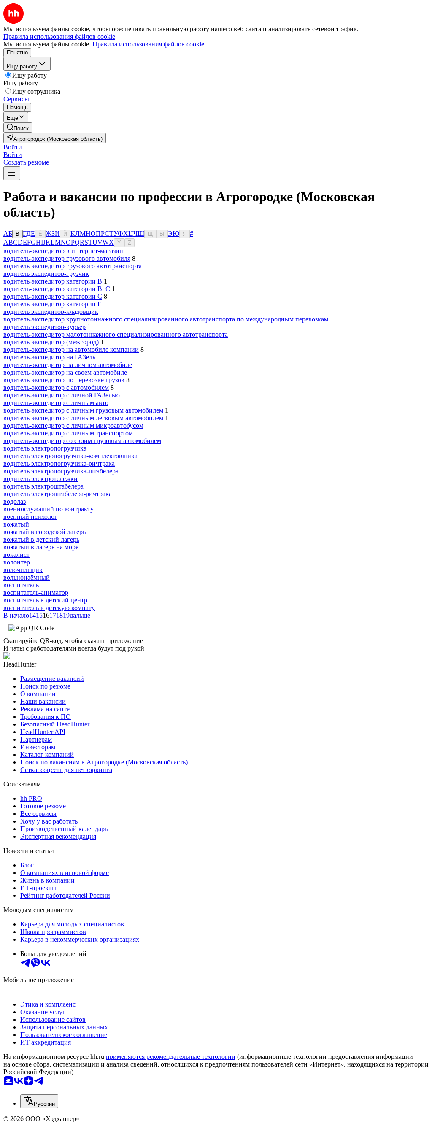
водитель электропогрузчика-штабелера (61, 471)
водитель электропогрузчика (44, 448)
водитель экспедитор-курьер (44, 326)
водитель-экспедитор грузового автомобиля (66, 258)
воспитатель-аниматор (35, 592)
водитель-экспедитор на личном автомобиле (67, 364)
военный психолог (30, 516)
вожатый (16, 524)
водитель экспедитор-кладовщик (50, 311)
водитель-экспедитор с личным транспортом (68, 433)
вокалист (16, 554)
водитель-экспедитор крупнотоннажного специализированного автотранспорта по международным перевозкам (165, 319)
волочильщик (23, 569)
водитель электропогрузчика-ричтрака (59, 463)
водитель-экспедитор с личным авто (55, 402)
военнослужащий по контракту (48, 509)
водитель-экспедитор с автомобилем (56, 387)
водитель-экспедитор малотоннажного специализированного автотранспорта (115, 334)
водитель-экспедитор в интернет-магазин (63, 250)
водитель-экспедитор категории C (52, 296)
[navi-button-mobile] (11, 173)
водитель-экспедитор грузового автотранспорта (72, 266)
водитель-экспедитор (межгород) (51, 342)
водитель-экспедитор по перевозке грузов (63, 379)
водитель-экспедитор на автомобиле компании (71, 349)
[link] (17, 127)
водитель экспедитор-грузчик (46, 273)
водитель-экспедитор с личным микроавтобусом (73, 425)
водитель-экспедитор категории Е (52, 304)
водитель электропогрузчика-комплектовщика (70, 455)
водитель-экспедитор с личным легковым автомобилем (83, 417)
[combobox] (39, 1101)
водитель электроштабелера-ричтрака (57, 493)
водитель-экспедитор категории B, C (56, 288)
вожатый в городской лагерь (44, 531)
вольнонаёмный (26, 577)
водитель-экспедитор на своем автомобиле (65, 372)
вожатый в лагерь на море (40, 547)
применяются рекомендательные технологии (170, 1056)
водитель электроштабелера (43, 486)
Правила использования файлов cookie (148, 44)
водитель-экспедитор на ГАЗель (49, 357)
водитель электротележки (40, 478)
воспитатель (21, 585)
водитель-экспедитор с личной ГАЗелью (61, 395)
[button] (12, 147)
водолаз (14, 501)
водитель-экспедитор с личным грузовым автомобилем (83, 410)
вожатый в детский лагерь (41, 539)
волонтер (16, 562)
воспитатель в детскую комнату (49, 607)
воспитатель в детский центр (45, 600)
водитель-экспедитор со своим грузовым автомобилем (82, 440)
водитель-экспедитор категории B (52, 281)
